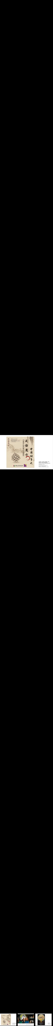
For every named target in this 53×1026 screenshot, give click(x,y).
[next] (48, 509)
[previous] (5, 509)
